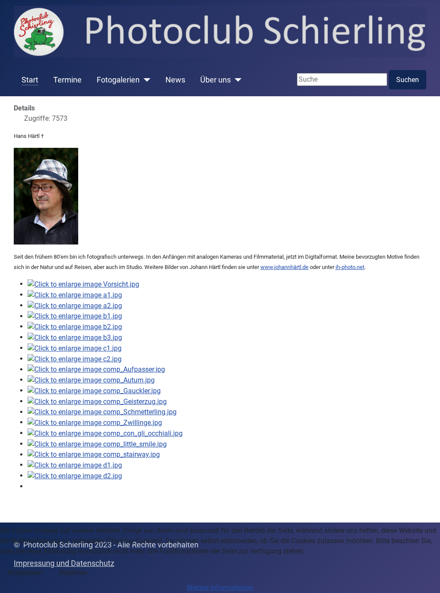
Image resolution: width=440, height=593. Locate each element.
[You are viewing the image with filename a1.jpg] (75, 294)
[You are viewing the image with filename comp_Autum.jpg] (91, 380)
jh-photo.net (350, 267)
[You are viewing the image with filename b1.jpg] (75, 316)
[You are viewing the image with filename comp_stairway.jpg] (94, 454)
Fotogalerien (118, 80)
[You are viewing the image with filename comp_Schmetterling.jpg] (102, 412)
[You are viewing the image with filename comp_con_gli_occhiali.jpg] (105, 433)
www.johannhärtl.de (284, 267)
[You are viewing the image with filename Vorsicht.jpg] (83, 284)
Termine (67, 80)
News (175, 80)
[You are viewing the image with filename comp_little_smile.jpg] (97, 444)
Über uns (215, 80)
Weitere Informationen (220, 588)
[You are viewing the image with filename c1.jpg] (75, 348)
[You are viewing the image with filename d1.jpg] (75, 465)
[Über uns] (236, 80)
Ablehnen (73, 573)
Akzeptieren (25, 573)
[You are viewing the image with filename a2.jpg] (75, 305)
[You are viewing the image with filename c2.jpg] (75, 359)
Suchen (407, 80)
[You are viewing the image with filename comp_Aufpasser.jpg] (96, 369)
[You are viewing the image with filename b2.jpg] (75, 326)
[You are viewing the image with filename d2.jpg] (75, 475)
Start (29, 80)
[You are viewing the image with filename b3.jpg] (75, 337)
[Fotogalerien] (145, 80)
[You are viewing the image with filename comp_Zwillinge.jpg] (95, 422)
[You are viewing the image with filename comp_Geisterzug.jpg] (97, 401)
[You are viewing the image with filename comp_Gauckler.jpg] (94, 390)
